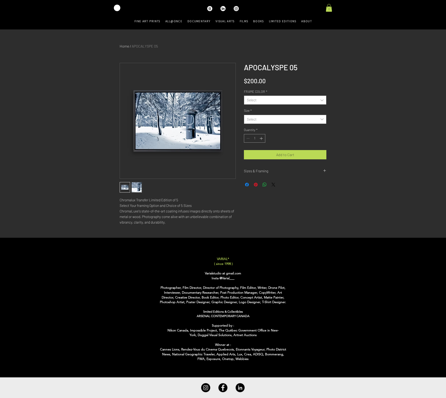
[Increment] (262, 138)
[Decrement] (247, 138)
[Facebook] (222, 387)
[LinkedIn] (240, 387)
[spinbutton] (254, 138)
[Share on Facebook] (247, 184)
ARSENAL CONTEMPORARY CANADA (223, 316)
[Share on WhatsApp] (264, 184)
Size (248, 110)
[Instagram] (205, 387)
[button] (329, 8)
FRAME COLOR (255, 91)
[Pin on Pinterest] (256, 184)
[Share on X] (273, 184)
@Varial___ (227, 278)
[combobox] (285, 100)
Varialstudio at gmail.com (223, 273)
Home (124, 46)
